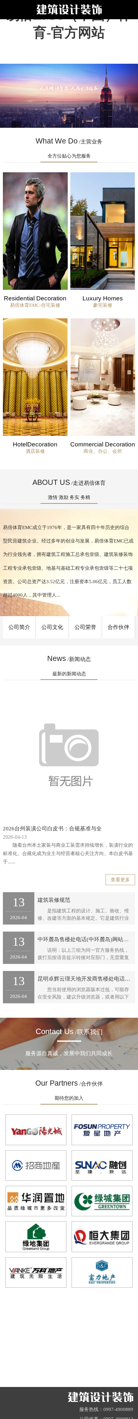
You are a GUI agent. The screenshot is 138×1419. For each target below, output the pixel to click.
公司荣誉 (85, 627)
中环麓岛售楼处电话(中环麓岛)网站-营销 (87, 939)
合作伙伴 (118, 627)
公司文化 (52, 627)
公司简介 (19, 627)
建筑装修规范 (54, 900)
